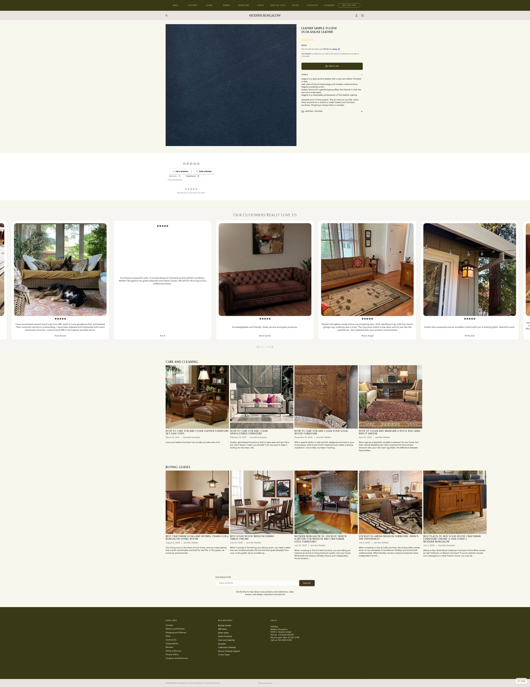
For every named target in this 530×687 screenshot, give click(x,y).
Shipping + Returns (313, 111)
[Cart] (362, 15)
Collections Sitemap (227, 647)
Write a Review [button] (205, 171)
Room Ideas (223, 633)
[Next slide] (269, 347)
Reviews (169, 647)
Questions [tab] (191, 176)
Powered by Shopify (212, 683)
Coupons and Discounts (177, 658)
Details (304, 74)
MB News (222, 629)
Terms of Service (173, 651)
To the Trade (224, 654)
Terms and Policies (265, 683)
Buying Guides (224, 625)
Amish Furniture (225, 636)
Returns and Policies (175, 629)
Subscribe (307, 583)
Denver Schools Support (229, 651)
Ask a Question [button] (182, 171)
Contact (169, 625)
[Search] (166, 15)
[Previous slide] (260, 347)
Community (171, 640)
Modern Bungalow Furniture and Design (187, 683)
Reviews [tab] (173, 176)
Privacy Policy (172, 655)
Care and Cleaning (226, 640)
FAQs (168, 636)
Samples (222, 644)
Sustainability (172, 644)
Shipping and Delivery (176, 633)
